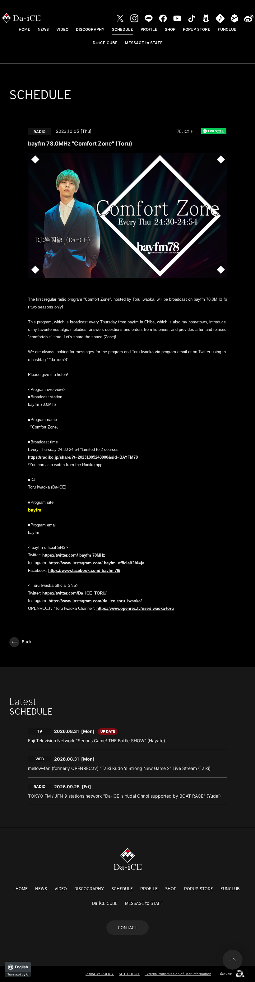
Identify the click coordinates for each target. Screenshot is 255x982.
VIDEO (62, 29)
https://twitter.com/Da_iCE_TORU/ (74, 593)
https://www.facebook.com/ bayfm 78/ (84, 570)
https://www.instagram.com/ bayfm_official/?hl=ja (96, 563)
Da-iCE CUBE (105, 42)
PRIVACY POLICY (100, 974)
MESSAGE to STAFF (144, 42)
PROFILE (149, 29)
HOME (24, 29)
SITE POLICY (129, 974)
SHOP (170, 29)
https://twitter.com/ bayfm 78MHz (73, 555)
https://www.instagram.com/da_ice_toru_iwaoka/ (95, 601)
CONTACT (127, 927)
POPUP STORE (196, 29)
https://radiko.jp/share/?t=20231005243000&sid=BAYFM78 (83, 457)
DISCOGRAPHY (90, 29)
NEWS (43, 29)
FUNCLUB (227, 29)
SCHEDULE (122, 29)
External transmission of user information (178, 974)
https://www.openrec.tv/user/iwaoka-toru (135, 608)
